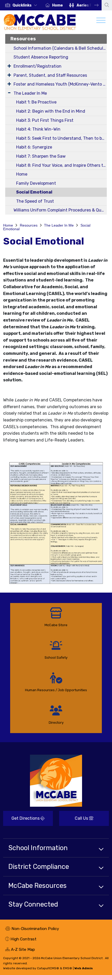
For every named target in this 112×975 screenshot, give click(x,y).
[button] (26, 5)
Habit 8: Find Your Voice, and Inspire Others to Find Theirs (61, 165)
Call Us (74, 820)
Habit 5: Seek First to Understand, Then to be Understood (61, 138)
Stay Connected (33, 904)
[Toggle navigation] (101, 21)
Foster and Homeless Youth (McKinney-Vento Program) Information (60, 84)
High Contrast (23, 938)
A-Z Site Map (20, 950)
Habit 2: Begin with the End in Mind (50, 111)
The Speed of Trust (35, 201)
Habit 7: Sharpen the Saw (41, 156)
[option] (21, 5)
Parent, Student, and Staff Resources (50, 75)
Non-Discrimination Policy (32, 929)
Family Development (36, 183)
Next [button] (92, 5)
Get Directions (22, 820)
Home (57, 5)
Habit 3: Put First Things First (44, 120)
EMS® (67, 968)
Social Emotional (34, 192)
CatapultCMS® (48, 968)
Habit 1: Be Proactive (36, 102)
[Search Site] (107, 5)
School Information (38, 848)
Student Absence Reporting (41, 57)
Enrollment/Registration (37, 66)
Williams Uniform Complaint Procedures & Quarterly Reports (60, 210)
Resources (23, 39)
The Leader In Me (30, 93)
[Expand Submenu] (9, 66)
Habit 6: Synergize (34, 147)
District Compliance (38, 866)
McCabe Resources (37, 885)
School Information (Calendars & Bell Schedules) (60, 48)
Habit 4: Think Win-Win (38, 129)
